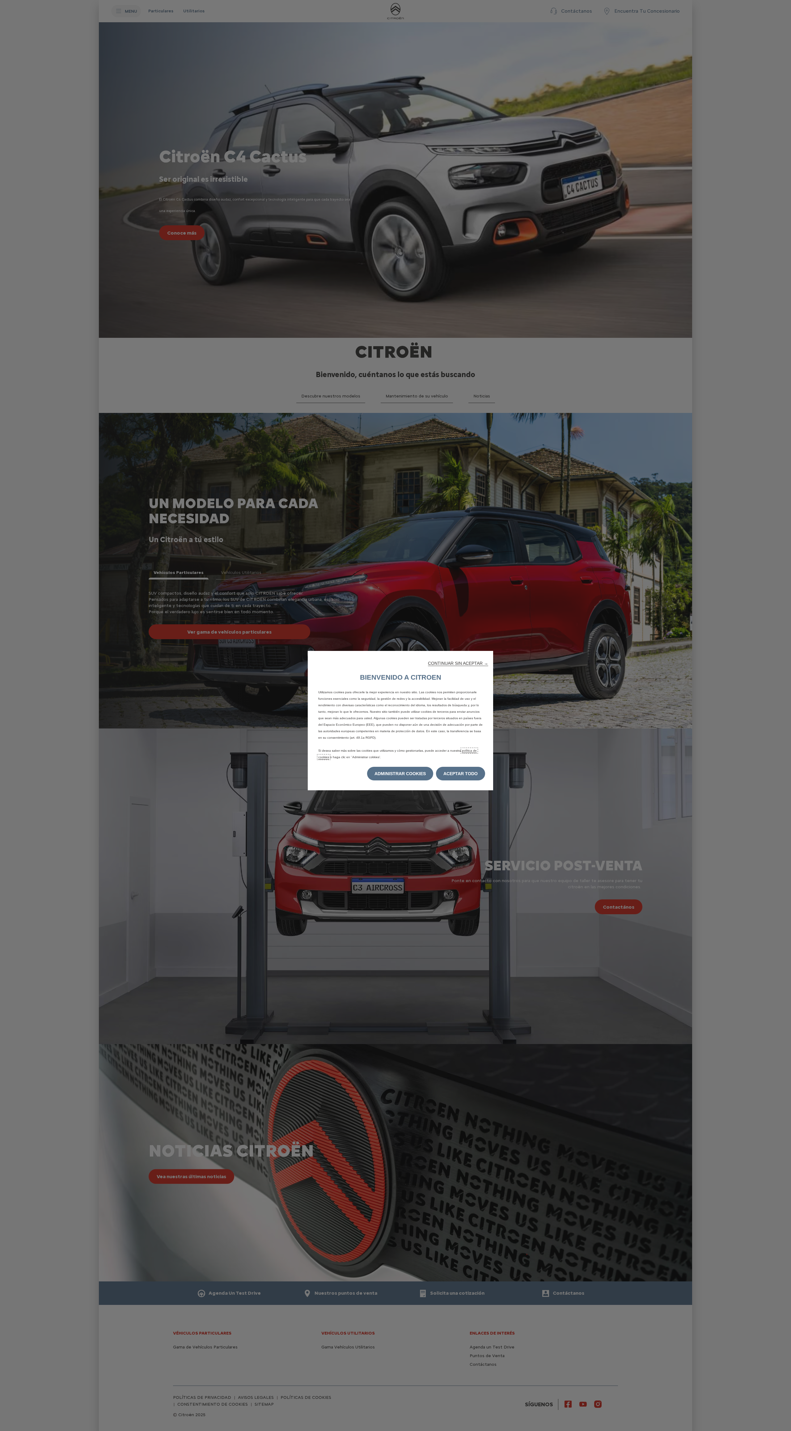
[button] (458, 663)
